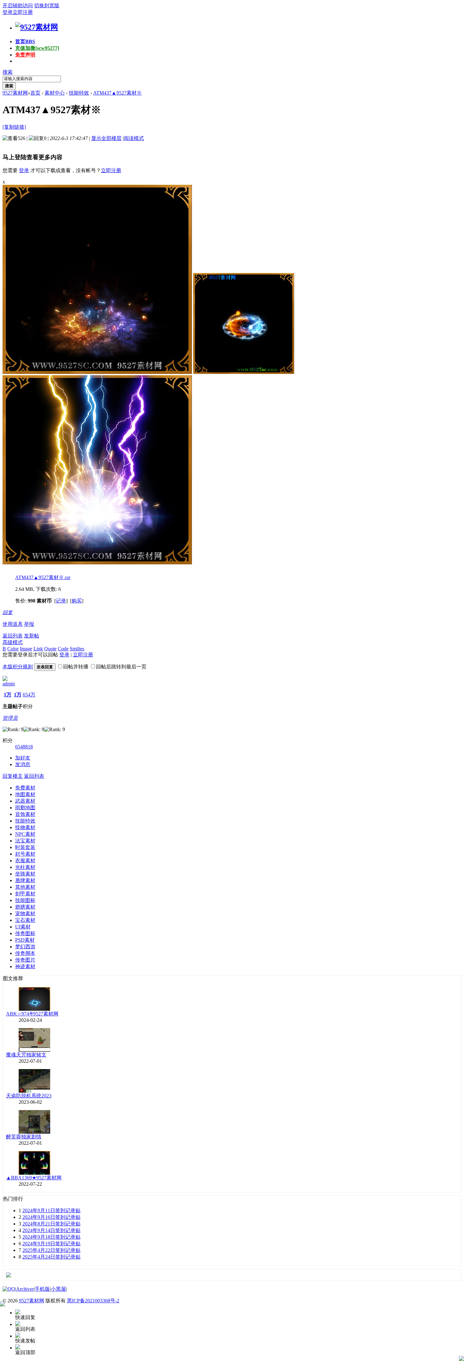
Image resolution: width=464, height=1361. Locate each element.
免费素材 (25, 787)
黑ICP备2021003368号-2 (93, 1300)
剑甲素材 (25, 893)
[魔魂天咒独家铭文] (34, 1050)
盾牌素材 (25, 880)
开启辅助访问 (18, 5)
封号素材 (25, 854)
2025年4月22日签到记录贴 (51, 1250)
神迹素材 (25, 966)
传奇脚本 (25, 953)
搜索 (8, 72)
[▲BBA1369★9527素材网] (34, 1173)
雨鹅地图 (25, 807)
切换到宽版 (46, 5)
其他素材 (25, 887)
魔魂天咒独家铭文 (26, 1054)
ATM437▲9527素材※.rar (42, 577)
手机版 (42, 1289)
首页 (25, 41)
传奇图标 (25, 933)
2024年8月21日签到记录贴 (51, 1223)
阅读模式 (134, 138)
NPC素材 (25, 834)
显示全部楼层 (106, 138)
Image (26, 648)
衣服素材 (25, 860)
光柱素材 (25, 867)
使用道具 (13, 624)
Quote (50, 648)
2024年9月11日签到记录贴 (51, 1210)
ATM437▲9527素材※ (117, 93)
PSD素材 (25, 940)
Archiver (25, 1289)
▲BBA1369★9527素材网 (34, 1177)
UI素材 (23, 926)
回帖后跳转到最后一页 (121, 666)
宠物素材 (25, 913)
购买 (77, 600)
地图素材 (25, 794)
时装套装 (25, 847)
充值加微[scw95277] (37, 48)
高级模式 (13, 642)
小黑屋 (58, 1289)
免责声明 (25, 54)
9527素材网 (15, 93)
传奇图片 (25, 960)
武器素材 (25, 801)
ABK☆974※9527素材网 (32, 1013)
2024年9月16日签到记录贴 (51, 1217)
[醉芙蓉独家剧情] (34, 1132)
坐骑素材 (25, 873)
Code (63, 648)
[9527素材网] (36, 27)
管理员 (10, 718)
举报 (29, 624)
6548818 (24, 746)
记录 (61, 600)
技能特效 (79, 93)
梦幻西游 (25, 946)
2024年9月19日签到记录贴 (51, 1243)
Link (38, 648)
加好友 (22, 757)
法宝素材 (25, 840)
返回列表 (13, 635)
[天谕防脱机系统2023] (34, 1091)
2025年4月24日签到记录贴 (51, 1256)
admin (9, 683)
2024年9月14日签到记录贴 (51, 1230)
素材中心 (55, 93)
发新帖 (31, 635)
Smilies (77, 648)
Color (13, 648)
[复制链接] (14, 127)
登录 (8, 12)
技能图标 (25, 900)
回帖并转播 (75, 666)
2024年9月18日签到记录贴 (51, 1237)
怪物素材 (25, 827)
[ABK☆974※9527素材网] (34, 1009)
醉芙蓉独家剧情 (23, 1136)
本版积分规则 (18, 666)
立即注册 (23, 12)
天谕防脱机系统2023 (28, 1095)
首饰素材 (25, 814)
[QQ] (9, 1289)
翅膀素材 (25, 907)
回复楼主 (13, 776)
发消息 (22, 764)
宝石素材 (25, 920)
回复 (8, 612)
